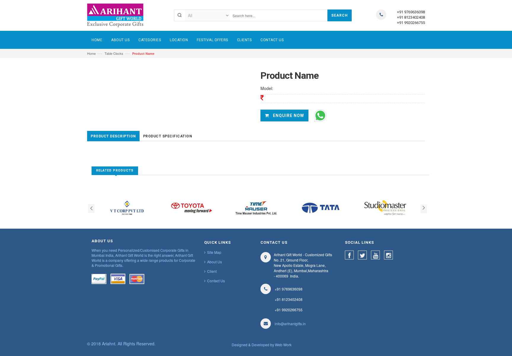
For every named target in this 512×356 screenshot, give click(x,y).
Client (212, 271)
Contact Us (216, 280)
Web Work (283, 344)
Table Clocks (114, 53)
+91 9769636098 (411, 12)
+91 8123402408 (411, 17)
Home (91, 53)
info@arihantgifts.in (290, 323)
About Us (214, 261)
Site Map (214, 252)
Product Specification (167, 136)
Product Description (113, 136)
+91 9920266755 (411, 22)
